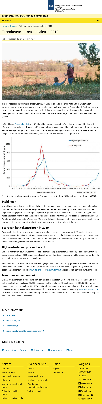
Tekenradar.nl (22, 124)
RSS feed (82, 375)
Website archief (34, 391)
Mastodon (90, 398)
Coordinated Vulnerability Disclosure (37, 385)
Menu (8, 20)
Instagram (90, 395)
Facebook (90, 383)
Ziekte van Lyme (13, 320)
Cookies (30, 368)
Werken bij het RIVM (11, 376)
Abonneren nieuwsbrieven (84, 370)
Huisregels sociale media (12, 398)
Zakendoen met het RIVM (10, 393)
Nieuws (13, 26)
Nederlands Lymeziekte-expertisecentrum (25, 330)
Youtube (90, 391)
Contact (5, 368)
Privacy (30, 372)
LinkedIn (90, 387)
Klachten (6, 380)
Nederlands (58, 372)
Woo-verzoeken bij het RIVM (12, 385)
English (56, 368)
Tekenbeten (11, 315)
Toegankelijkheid (35, 376)
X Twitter (90, 379)
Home (4, 26)
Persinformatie (8, 372)
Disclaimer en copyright (37, 380)
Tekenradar (12, 325)
